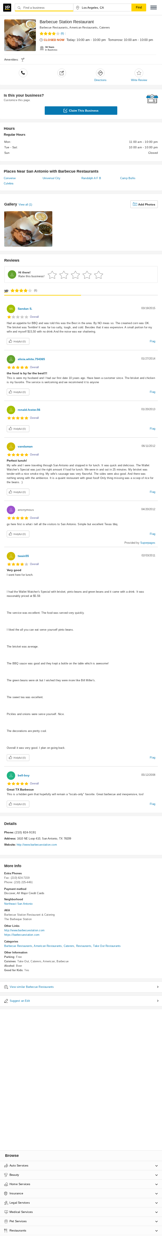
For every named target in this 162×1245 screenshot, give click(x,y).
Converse (10, 178)
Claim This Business (84, 110)
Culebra (8, 183)
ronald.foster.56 (29, 409)
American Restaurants (83, 27)
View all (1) (25, 204)
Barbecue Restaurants (54, 27)
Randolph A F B (91, 178)
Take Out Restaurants (107, 946)
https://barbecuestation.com (21, 934)
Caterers (104, 27)
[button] (153, 7)
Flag (152, 341)
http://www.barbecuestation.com (37, 844)
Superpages (147, 542)
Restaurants (83, 946)
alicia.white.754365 (31, 359)
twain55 (23, 556)
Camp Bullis (127, 178)
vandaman (25, 446)
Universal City (51, 178)
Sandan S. (25, 308)
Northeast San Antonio (18, 903)
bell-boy (24, 775)
